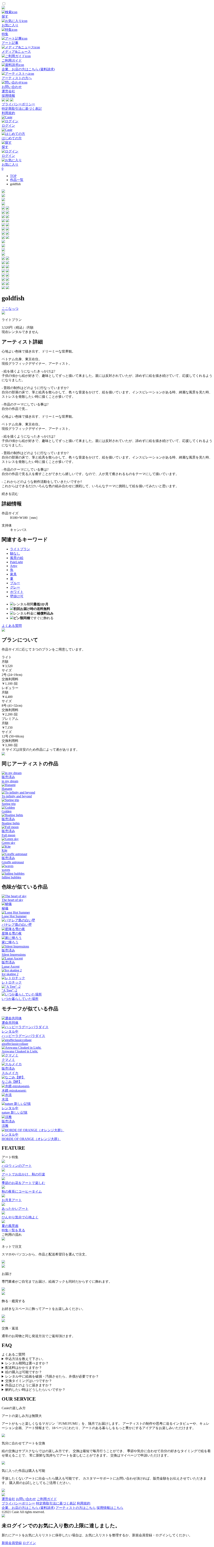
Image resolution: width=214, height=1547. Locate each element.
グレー (15, 587)
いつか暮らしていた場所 (20, 999)
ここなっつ (10, 308)
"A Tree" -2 (9, 990)
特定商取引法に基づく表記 (22, 108)
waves (6, 870)
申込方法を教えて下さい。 (25, 1359)
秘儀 (5, 908)
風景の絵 (16, 558)
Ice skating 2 (10, 974)
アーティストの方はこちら (76, 1508)
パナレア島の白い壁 (17, 924)
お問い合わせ (26, 1499)
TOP (13, 176)
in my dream (10, 781)
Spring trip (9, 804)
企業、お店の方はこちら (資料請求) (28, 1508)
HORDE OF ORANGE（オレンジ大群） (31, 1139)
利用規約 (8, 113)
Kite (4, 850)
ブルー (15, 583)
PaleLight (16, 562)
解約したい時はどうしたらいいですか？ (35, 1389)
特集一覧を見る (13, 1230)
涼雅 (5, 1125)
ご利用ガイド (47, 1499)
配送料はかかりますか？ (23, 1367)
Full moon (8, 835)
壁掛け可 (16, 596)
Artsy (13, 566)
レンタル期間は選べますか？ (27, 1363)
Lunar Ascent (10, 966)
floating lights (11, 823)
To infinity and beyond (17, 796)
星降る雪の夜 (12, 933)
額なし (15, 553)
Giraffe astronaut (13, 862)
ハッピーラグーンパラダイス (23, 1036)
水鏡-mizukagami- (14, 1090)
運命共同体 (10, 1022)
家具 (13, 574)
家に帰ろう (10, 942)
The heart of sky (12, 900)
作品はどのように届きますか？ (28, 1385)
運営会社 (8, 91)
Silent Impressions (14, 954)
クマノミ (8, 1059)
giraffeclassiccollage (15, 1044)
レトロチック (12, 982)
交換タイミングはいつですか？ (28, 1381)
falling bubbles (11, 877)
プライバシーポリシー (18, 104)
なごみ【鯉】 (12, 1081)
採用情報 (8, 95)
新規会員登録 (12, 1543)
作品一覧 (16, 180)
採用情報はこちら (110, 1508)
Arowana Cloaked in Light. (20, 1051)
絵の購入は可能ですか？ (23, 1372)
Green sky (8, 843)
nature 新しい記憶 (14, 1112)
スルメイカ (10, 1073)
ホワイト (16, 592)
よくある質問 (12, 626)
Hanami (7, 788)
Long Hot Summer (14, 916)
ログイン (29, 1543)
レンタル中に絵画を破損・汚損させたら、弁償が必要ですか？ (52, 1376)
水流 (5, 1099)
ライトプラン (20, 549)
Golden (6, 811)
